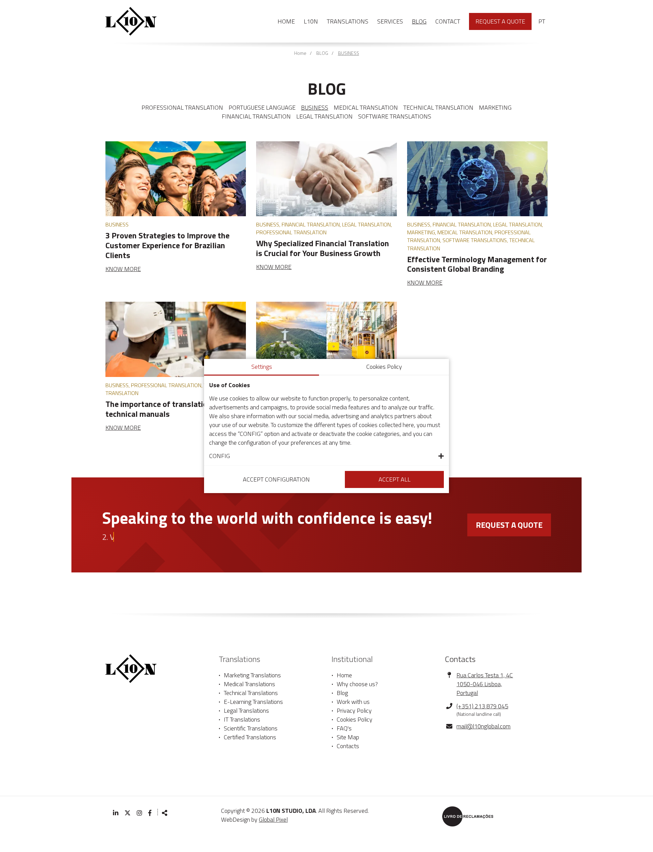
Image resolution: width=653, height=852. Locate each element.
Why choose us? (357, 684)
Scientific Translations (251, 728)
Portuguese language (262, 107)
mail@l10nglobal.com (483, 726)
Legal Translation (324, 116)
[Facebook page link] (150, 813)
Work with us (353, 701)
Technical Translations (251, 693)
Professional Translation (182, 107)
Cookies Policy (354, 719)
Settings (261, 366)
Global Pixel (273, 819)
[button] (326, 456)
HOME (286, 21)
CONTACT (447, 21)
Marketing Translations (252, 675)
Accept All (395, 479)
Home (300, 53)
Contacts (348, 746)
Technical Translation (438, 107)
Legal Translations (246, 710)
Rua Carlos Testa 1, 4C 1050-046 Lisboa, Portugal (484, 683)
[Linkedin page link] (116, 813)
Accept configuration (276, 479)
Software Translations (394, 116)
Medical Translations (249, 684)
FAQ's (344, 728)
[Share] (165, 813)
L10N (311, 21)
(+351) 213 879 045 (482, 706)
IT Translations (242, 719)
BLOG (419, 21)
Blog (342, 693)
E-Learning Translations (253, 701)
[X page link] (127, 813)
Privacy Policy (354, 710)
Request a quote (500, 21)
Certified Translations (250, 737)
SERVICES (390, 21)
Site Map (348, 737)
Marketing (495, 107)
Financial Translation (256, 116)
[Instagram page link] (139, 813)
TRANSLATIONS (347, 21)
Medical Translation (366, 107)
